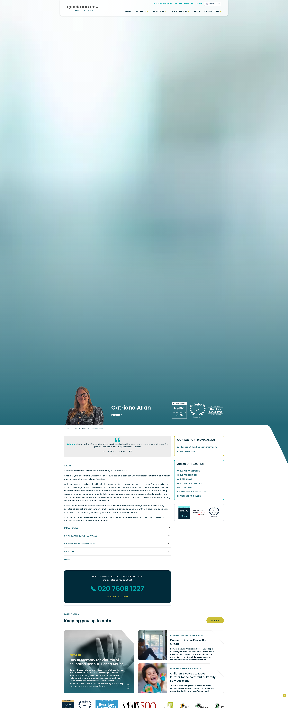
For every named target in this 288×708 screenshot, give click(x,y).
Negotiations (185, 487)
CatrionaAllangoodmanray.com (199, 447)
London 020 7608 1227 (165, 3)
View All (215, 620)
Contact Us (211, 11)
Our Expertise (179, 11)
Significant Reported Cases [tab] (80, 535)
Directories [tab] (71, 527)
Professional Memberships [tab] (80, 543)
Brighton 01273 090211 (190, 3)
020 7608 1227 (121, 588)
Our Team (158, 11)
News (197, 11)
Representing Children (189, 495)
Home (128, 11)
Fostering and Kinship (189, 483)
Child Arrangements (188, 470)
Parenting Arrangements (191, 491)
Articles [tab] (69, 551)
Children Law (184, 479)
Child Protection (187, 475)
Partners (85, 428)
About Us (140, 11)
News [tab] (67, 559)
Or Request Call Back (117, 596)
